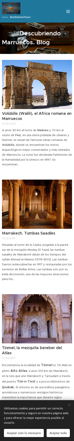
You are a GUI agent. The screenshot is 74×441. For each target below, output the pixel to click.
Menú (68, 11)
